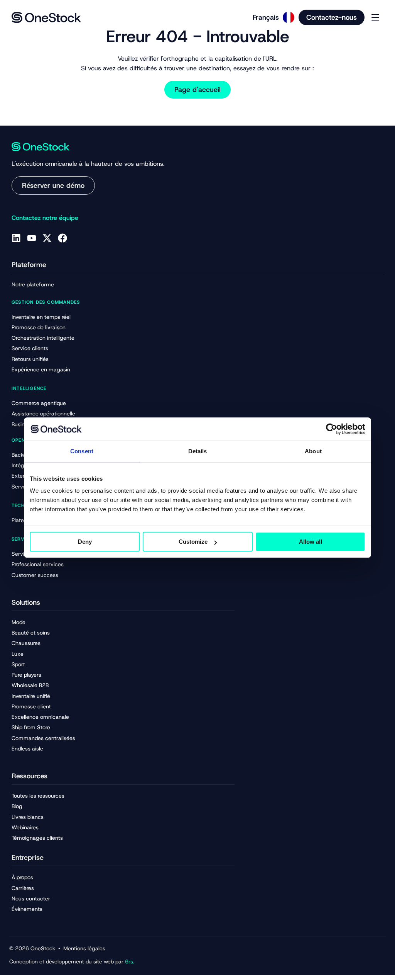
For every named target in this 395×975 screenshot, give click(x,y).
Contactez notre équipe (45, 218)
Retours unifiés (30, 359)
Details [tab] (197, 451)
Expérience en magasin (41, 369)
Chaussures (26, 643)
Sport (18, 664)
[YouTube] (31, 238)
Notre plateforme (33, 284)
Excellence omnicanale (40, 716)
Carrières (23, 888)
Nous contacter (31, 898)
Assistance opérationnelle (43, 413)
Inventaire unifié (31, 696)
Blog (17, 806)
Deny (85, 541)
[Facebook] (62, 238)
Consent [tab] (81, 451)
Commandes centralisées (43, 738)
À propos (22, 877)
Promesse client (31, 706)
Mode (18, 622)
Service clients (30, 348)
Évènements (27, 908)
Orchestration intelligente (43, 337)
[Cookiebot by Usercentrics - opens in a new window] (331, 429)
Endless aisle (27, 748)
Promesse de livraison (39, 327)
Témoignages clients (37, 837)
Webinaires (25, 827)
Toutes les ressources (38, 795)
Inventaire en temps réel (41, 316)
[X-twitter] (47, 238)
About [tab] (313, 451)
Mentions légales (84, 948)
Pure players (26, 674)
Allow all (310, 541)
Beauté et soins (31, 632)
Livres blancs (28, 816)
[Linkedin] (16, 238)
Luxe (18, 653)
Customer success (35, 575)
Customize (193, 541)
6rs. (129, 961)
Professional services (38, 564)
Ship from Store (31, 727)
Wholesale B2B (30, 685)
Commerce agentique (39, 403)
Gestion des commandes (46, 302)
